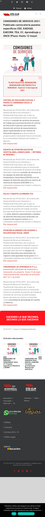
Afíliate (7, 422)
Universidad (7, 401)
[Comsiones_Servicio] (22, 46)
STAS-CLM (6, 403)
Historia (26, 401)
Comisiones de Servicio (28, 329)
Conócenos (27, 398)
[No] (42, 510)
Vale (13, 514)
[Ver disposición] (10, 188)
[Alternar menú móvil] (40, 14)
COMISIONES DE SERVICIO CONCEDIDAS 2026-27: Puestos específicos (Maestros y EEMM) (11, 349)
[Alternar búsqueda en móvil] (36, 14)
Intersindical (7, 398)
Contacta (8, 427)
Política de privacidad (26, 514)
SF (14, 403)
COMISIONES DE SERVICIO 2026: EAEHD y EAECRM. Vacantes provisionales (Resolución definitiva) (33, 349)
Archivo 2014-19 (12, 432)
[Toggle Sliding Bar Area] (2, 2)
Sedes (36, 398)
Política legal (10, 437)
